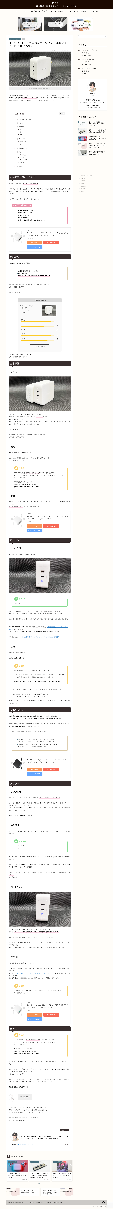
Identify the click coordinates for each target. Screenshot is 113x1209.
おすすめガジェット (88, 62)
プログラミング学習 (88, 55)
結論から (21, 123)
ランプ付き (23, 155)
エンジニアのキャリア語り (78, 11)
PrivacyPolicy (11, 1207)
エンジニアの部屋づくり (58, 11)
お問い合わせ (94, 11)
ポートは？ (22, 139)
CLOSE (62, 113)
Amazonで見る (34, 242)
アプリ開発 (85, 53)
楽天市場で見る (51, 242)
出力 (21, 144)
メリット (21, 152)
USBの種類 (23, 142)
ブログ (84, 73)
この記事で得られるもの (26, 120)
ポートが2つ (23, 160)
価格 (21, 132)
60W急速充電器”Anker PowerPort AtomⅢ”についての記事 (40, 637)
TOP (16, 11)
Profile (24, 11)
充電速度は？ (23, 148)
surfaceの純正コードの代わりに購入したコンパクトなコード (33, 973)
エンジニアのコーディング (39, 11)
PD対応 (22, 162)
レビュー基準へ (40, 346)
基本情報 (21, 127)
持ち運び (22, 157)
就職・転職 (85, 71)
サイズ (22, 129)
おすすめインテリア (88, 64)
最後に (21, 166)
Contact (19, 1207)
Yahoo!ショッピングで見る (34, 247)
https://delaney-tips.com (25, 1144)
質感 (21, 134)
